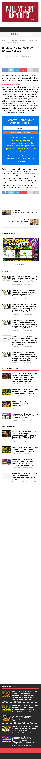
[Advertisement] (21, 63)
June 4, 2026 (17, 420)
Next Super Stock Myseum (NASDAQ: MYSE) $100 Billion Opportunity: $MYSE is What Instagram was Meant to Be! (23, 462)
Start (19, 259)
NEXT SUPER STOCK (10, 368)
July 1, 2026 (17, 298)
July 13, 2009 (7, 57)
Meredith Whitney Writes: (11, 85)
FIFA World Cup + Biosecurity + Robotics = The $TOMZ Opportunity (23, 404)
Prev (5, 249)
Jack (15, 57)
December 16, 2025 (19, 482)
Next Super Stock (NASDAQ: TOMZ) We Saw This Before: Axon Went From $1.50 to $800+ (25, 416)
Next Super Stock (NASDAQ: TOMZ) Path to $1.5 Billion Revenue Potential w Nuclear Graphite (25, 391)
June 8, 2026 (17, 362)
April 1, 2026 (17, 467)
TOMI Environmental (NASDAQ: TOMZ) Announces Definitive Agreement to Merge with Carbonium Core (23, 293)
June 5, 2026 (17, 408)
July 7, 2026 (17, 284)
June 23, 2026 (17, 314)
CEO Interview (8, 426)
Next (36, 249)
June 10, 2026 (17, 330)
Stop (21, 259)
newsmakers (7, 271)
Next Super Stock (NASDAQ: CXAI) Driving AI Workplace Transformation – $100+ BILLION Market (24, 476)
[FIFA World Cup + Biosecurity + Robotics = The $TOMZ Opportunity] (6, 404)
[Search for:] (20, 34)
